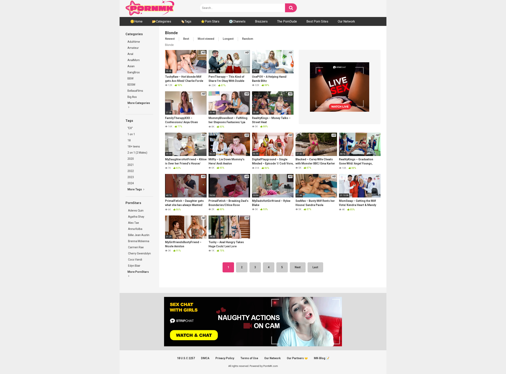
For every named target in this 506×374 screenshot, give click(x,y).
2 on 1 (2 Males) (137, 152)
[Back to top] (492, 362)
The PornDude (287, 21)
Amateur (133, 47)
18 (129, 140)
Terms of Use (249, 358)
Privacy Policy (224, 358)
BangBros (133, 72)
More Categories (138, 103)
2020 (130, 158)
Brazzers (261, 21)
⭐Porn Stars (210, 21)
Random (247, 38)
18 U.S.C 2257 (186, 358)
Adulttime (133, 41)
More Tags (135, 189)
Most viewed (206, 38)
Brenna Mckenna (138, 241)
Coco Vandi (134, 259)
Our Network (346, 21)
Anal (130, 54)
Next (298, 267)
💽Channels (237, 21)
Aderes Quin (135, 210)
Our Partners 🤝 (297, 358)
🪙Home (136, 21)
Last (315, 267)
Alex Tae (133, 222)
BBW (130, 78)
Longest (228, 38)
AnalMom (133, 60)
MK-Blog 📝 (321, 358)
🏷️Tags (186, 21)
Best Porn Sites (317, 21)
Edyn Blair (133, 265)
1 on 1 (131, 134)
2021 (130, 164)
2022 (130, 171)
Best (186, 38)
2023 (130, 177)
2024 (130, 183)
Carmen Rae (135, 247)
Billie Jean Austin (138, 235)
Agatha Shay (135, 216)
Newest (170, 38)
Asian (131, 66)
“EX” (130, 128)
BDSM (131, 84)
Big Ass (132, 96)
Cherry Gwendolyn (139, 253)
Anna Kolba (135, 228)
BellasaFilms (135, 90)
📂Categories (161, 21)
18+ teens (133, 146)
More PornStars (138, 271)
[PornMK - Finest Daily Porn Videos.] (150, 8)
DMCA (205, 358)
